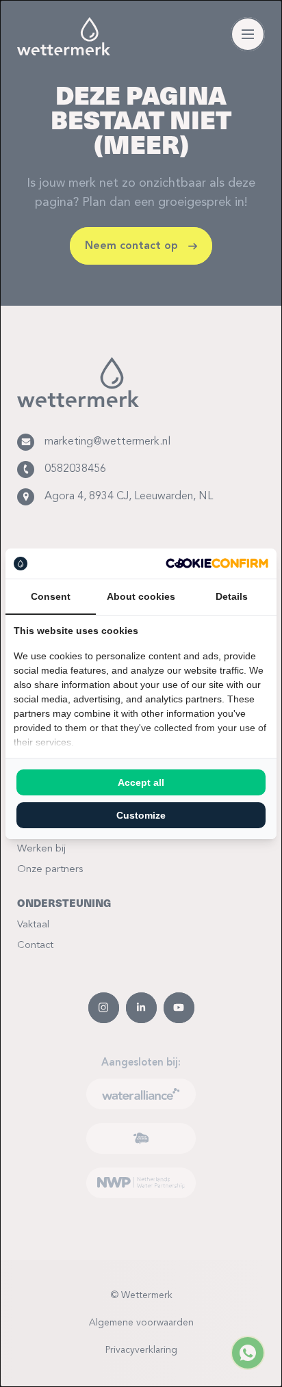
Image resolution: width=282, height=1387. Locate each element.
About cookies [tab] (141, 596)
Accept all (141, 782)
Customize (141, 815)
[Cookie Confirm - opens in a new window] (217, 563)
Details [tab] (232, 596)
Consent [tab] (50, 596)
